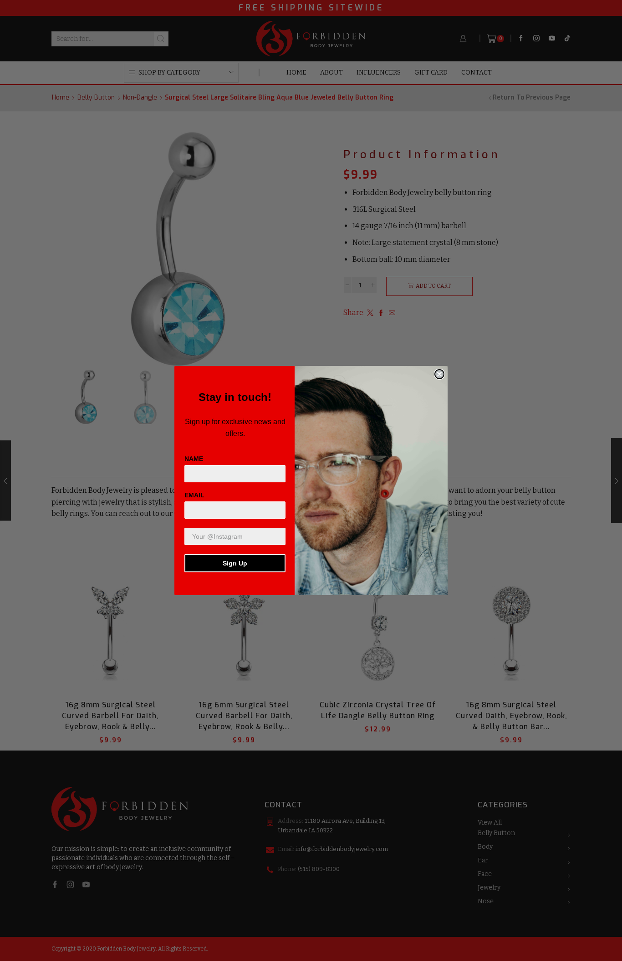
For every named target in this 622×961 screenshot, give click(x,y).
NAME (193, 458)
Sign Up (235, 563)
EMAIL (194, 495)
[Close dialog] (439, 374)
